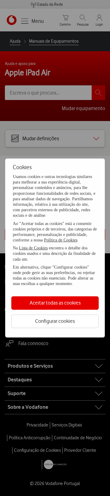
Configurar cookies (55, 321)
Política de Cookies (60, 240)
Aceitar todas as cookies (55, 303)
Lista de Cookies (33, 248)
